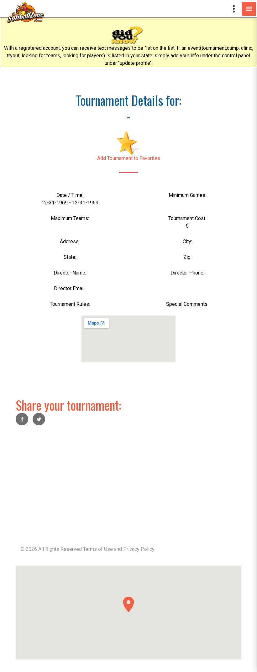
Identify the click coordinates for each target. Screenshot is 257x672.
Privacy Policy (139, 549)
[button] (128, 604)
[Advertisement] (128, 477)
